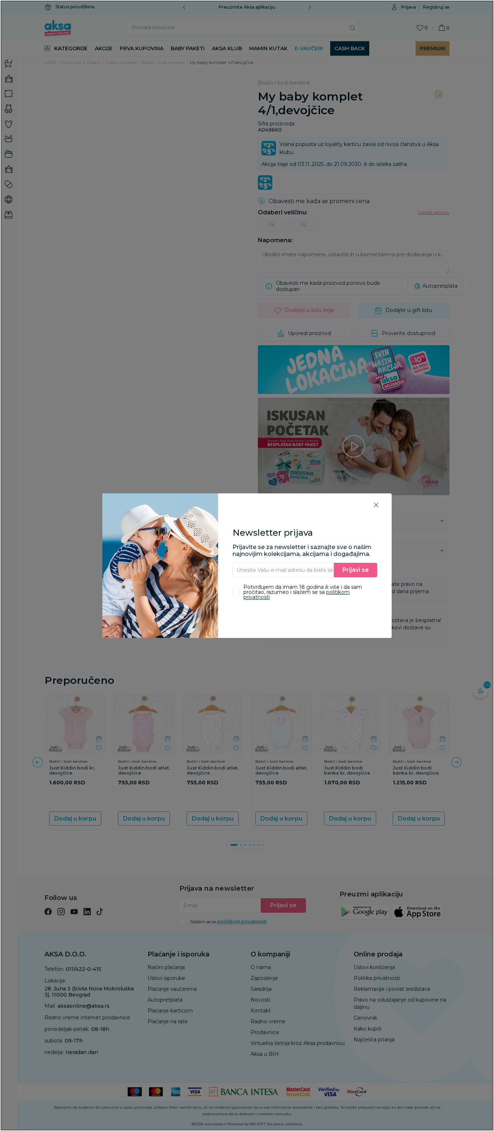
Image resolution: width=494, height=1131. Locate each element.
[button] (376, 504)
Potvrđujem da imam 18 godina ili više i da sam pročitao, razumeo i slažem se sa (302, 592)
